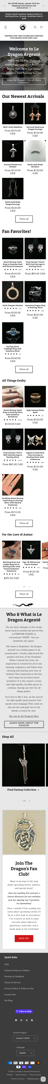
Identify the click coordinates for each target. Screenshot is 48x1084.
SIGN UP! (24, 938)
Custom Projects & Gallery (17, 970)
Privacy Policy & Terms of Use (19, 988)
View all (24, 219)
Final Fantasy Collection (21, 789)
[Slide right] (29, 586)
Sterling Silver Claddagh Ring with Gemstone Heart (12, 349)
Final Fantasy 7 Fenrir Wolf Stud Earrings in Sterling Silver (35, 264)
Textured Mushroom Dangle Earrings (35, 128)
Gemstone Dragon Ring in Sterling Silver (35, 306)
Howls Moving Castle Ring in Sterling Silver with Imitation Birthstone (13, 413)
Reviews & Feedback (14, 976)
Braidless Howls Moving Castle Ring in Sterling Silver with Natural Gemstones (12, 501)
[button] (6, 27)
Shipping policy (33, 1079)
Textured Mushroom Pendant (13, 166)
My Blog (8, 1000)
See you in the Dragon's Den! (24, 716)
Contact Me (10, 994)
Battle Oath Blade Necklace (35, 166)
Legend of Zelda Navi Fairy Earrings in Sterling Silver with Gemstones (35, 456)
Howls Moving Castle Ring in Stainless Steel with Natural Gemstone (13, 264)
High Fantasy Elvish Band (35, 411)
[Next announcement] (43, 5)
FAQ (6, 964)
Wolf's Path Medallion (12, 127)
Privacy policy (35, 1075)
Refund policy (21, 1075)
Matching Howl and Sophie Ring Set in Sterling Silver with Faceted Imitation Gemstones (11, 566)
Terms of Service (12, 982)
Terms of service (17, 1079)
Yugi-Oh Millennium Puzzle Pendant (31, 563)
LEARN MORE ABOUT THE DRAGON (24, 724)
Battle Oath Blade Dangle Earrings (12, 203)
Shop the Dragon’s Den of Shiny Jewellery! (24, 81)
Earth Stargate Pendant (13, 305)
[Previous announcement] (4, 5)
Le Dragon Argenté (22, 1071)
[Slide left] (18, 586)
